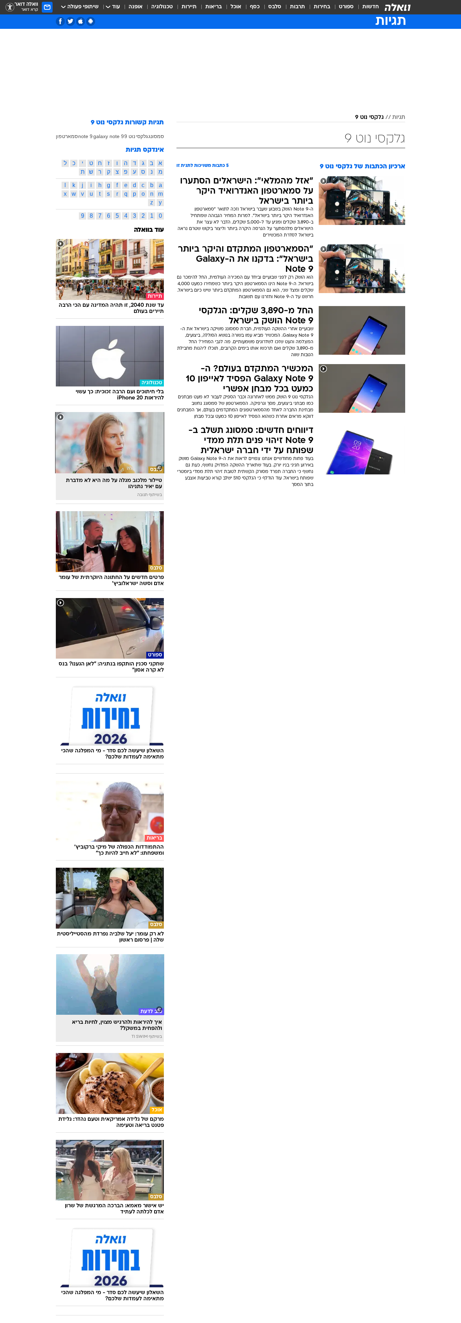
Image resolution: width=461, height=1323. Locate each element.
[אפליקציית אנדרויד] (90, 21)
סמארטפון (67, 136)
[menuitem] (366, 7)
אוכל (235, 7)
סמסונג (156, 136)
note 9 (85, 136)
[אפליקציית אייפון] (80, 21)
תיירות (189, 7)
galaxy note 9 (108, 136)
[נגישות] (9, 7)
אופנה (136, 7)
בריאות (213, 7)
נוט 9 (129, 136)
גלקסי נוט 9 (369, 117)
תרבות (297, 7)
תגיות (398, 117)
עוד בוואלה (149, 230)
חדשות (370, 7)
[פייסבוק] (60, 21)
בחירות (322, 7)
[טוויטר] (70, 21)
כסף (255, 7)
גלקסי (142, 136)
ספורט (346, 7)
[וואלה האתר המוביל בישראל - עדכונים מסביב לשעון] (398, 7)
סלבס (274, 7)
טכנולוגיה (162, 7)
